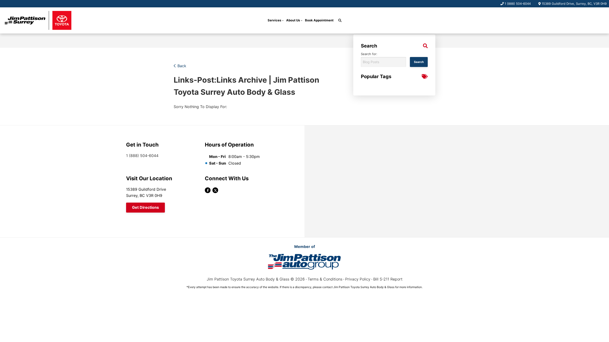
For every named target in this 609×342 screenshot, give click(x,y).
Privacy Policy (357, 279)
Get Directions (145, 207)
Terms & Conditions (325, 279)
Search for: (369, 54)
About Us (293, 20)
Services (274, 20)
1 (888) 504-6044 (518, 3)
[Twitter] (215, 190)
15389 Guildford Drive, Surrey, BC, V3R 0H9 (574, 3)
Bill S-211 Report (388, 279)
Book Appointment (319, 20)
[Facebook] (208, 190)
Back (181, 65)
